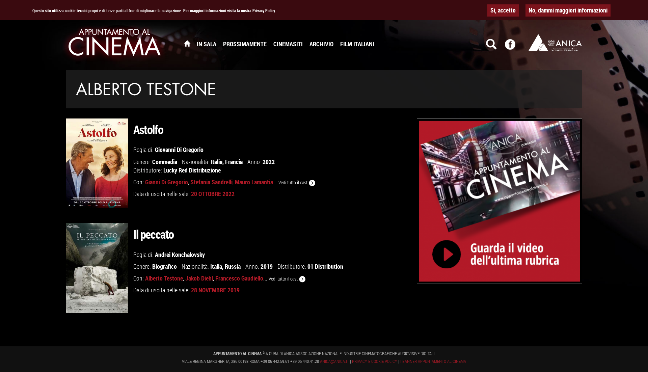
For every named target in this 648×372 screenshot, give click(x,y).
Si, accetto (503, 10)
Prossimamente (245, 44)
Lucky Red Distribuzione (192, 170)
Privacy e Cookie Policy (374, 361)
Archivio (321, 44)
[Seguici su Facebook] (514, 47)
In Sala (206, 44)
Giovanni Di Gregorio (179, 149)
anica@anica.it (334, 361)
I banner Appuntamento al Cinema (433, 361)
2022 (269, 162)
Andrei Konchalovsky (180, 254)
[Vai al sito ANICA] (555, 42)
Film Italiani (357, 44)
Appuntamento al (115, 44)
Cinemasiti (288, 44)
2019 (267, 266)
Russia (233, 266)
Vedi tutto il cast (293, 182)
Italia (216, 162)
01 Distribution (325, 266)
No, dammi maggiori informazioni (568, 10)
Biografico (164, 266)
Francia (234, 162)
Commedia (164, 162)
